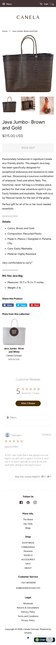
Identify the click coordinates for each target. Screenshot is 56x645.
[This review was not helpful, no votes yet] (48, 476)
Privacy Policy (28, 620)
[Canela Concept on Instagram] (35, 503)
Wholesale (28, 603)
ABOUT (28, 568)
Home (4, 31)
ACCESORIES (28, 559)
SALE (28, 563)
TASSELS (28, 555)
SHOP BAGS (28, 542)
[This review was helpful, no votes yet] (43, 476)
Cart (46, 4)
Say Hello (28, 523)
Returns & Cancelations (28, 607)
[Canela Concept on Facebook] (21, 503)
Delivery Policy (28, 612)
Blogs (28, 528)
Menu (9, 4)
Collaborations (28, 547)
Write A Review (28, 403)
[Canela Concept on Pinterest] (28, 503)
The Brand (28, 519)
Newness (28, 551)
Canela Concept (31, 629)
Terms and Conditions (28, 616)
